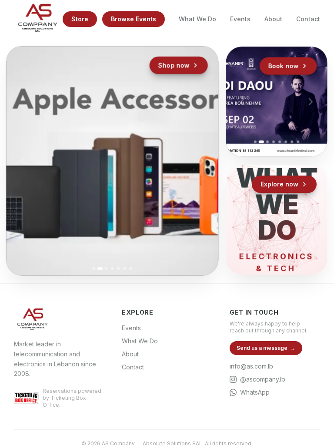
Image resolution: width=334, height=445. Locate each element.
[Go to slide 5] (118, 268)
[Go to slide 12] (285, 149)
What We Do (197, 19)
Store (79, 19)
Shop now (173, 65)
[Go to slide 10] (273, 149)
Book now (283, 65)
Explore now (279, 184)
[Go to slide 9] (267, 149)
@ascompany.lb (262, 379)
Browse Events (133, 19)
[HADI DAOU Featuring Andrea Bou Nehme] (276, 101)
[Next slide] (201, 160)
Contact (308, 19)
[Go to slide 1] (94, 268)
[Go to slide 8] (298, 142)
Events (240, 19)
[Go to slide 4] (112, 268)
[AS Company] (37, 19)
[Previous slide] (23, 160)
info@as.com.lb (251, 366)
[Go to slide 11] (279, 149)
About (273, 19)
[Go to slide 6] (124, 268)
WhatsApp (255, 392)
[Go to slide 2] (100, 268)
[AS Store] (112, 161)
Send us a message (266, 348)
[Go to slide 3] (106, 268)
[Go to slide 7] (130, 268)
